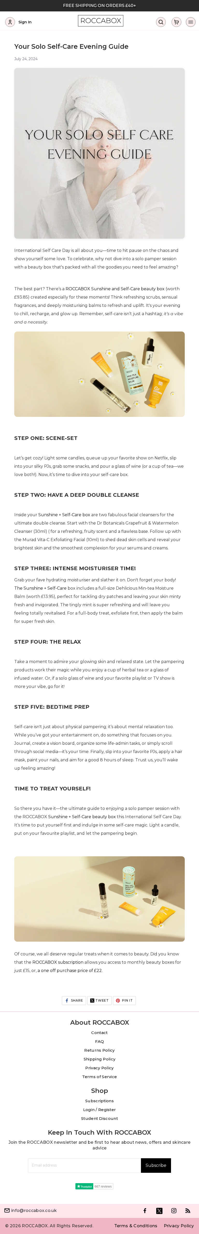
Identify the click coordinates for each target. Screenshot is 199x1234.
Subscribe (156, 1165)
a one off (47, 970)
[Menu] (190, 22)
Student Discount (99, 1118)
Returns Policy (99, 1050)
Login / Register (99, 1109)
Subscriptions (99, 1100)
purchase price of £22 (79, 970)
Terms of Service (99, 1076)
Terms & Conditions (136, 1225)
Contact (99, 1032)
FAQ (99, 1041)
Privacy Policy (99, 1067)
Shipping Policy (100, 1059)
